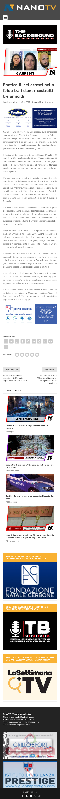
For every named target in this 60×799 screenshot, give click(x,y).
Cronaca (35, 102)
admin (15, 102)
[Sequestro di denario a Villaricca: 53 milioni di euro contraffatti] (30, 448)
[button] (30, 34)
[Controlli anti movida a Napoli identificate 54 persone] (30, 409)
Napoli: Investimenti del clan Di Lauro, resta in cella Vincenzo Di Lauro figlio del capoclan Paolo (30, 536)
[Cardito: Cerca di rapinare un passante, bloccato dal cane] (30, 483)
